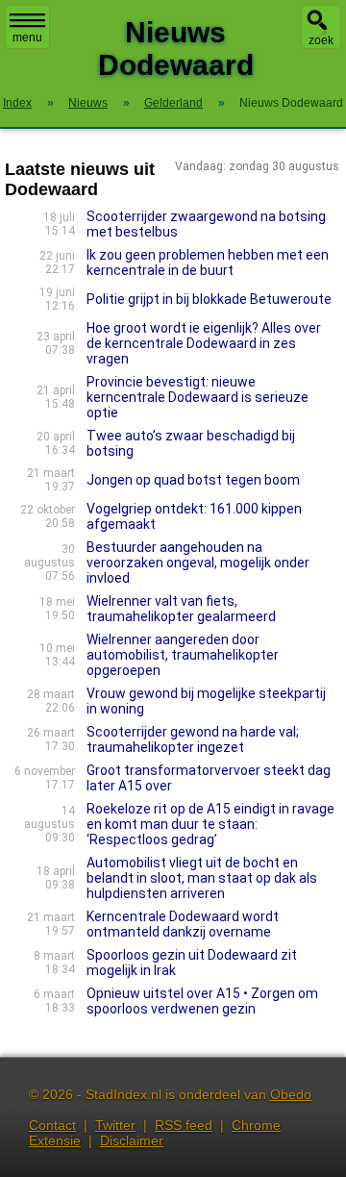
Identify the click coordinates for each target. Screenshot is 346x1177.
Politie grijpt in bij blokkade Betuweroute (209, 299)
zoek (321, 40)
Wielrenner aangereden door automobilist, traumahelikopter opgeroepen (182, 655)
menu (27, 37)
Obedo (290, 1094)
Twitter (115, 1125)
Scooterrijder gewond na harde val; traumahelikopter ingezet (192, 739)
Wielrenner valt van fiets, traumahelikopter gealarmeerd (181, 608)
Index (17, 103)
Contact (52, 1125)
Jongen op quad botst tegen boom (193, 480)
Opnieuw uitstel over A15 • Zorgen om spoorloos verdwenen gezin (202, 1001)
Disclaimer (131, 1140)
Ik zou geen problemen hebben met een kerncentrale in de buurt (207, 262)
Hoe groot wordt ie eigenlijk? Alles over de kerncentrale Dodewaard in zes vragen (203, 343)
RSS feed (183, 1125)
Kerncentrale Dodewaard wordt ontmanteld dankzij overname (182, 924)
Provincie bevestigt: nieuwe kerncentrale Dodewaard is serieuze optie (197, 397)
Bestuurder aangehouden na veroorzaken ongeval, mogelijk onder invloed (197, 562)
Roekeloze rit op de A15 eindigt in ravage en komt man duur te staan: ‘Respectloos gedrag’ (210, 824)
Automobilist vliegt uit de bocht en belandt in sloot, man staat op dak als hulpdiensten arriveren (201, 878)
